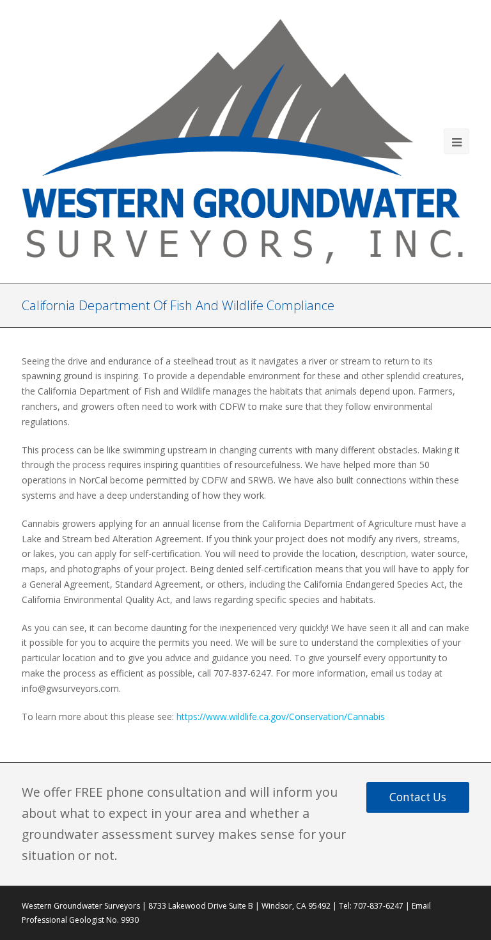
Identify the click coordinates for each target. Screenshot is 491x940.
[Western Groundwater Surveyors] (245, 139)
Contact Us (417, 797)
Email (421, 905)
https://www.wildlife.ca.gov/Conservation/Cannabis (280, 716)
